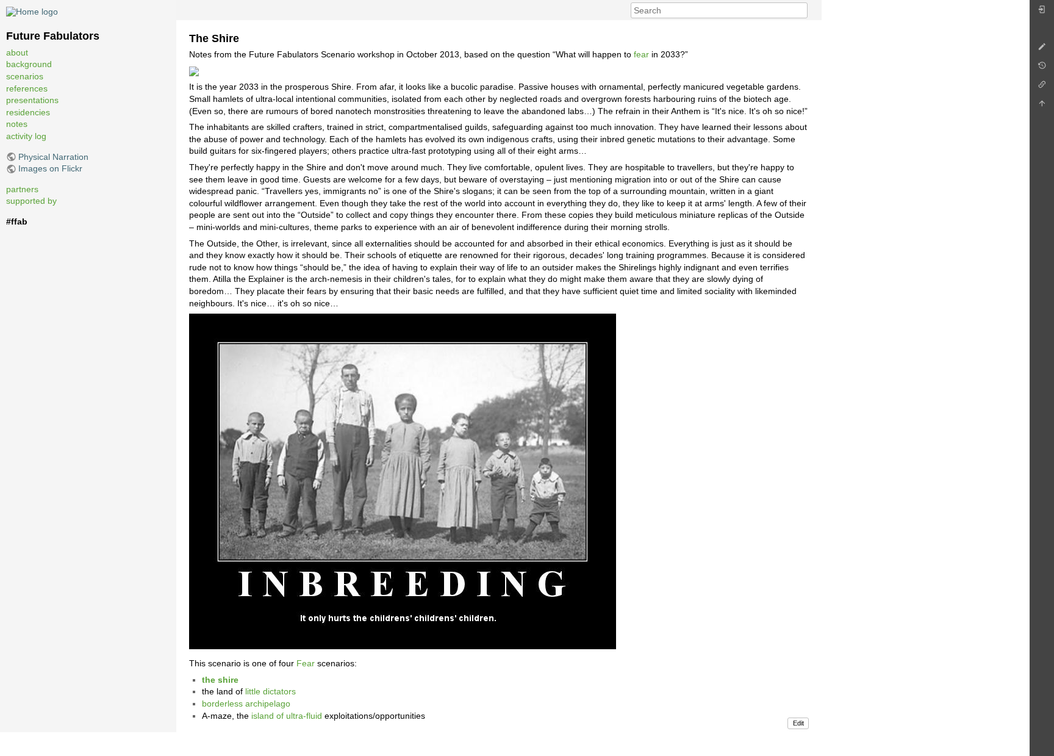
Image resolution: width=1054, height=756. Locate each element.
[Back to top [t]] (1042, 106)
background (29, 65)
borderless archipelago (246, 703)
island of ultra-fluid (286, 716)
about (17, 52)
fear (641, 54)
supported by (31, 201)
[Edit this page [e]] (1042, 49)
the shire (220, 680)
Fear (305, 663)
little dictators (270, 691)
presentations (32, 101)
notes (16, 124)
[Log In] (1042, 12)
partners (22, 189)
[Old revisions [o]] (1042, 68)
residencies (28, 112)
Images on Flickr (50, 169)
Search (801, 10)
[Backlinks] (1042, 87)
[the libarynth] (32, 11)
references (27, 88)
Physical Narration (53, 157)
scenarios (24, 77)
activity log (26, 137)
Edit (798, 723)
